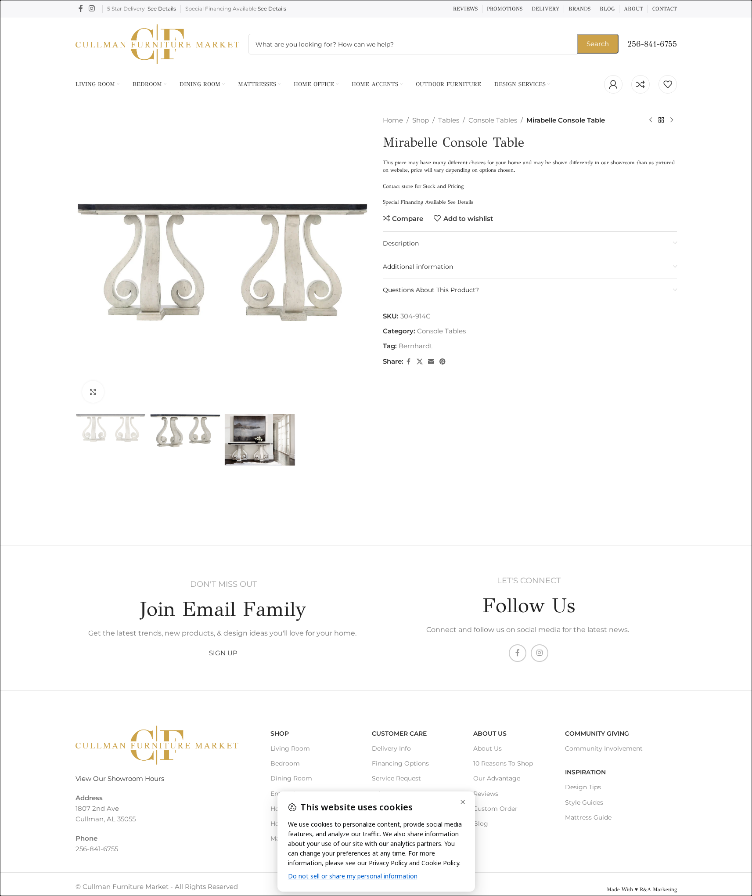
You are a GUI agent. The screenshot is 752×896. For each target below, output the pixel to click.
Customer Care (399, 733)
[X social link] (419, 362)
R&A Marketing (658, 889)
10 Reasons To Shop (503, 763)
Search (597, 44)
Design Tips (583, 787)
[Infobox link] (652, 44)
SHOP (279, 733)
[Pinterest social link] (442, 362)
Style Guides (584, 802)
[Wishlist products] (667, 84)
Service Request (396, 778)
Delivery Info (391, 748)
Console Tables (492, 120)
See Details (162, 8)
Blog (480, 823)
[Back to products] (661, 120)
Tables (448, 120)
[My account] (613, 84)
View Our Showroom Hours (120, 778)
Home (393, 120)
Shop (420, 120)
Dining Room (291, 778)
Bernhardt (415, 346)
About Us (490, 733)
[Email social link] (431, 362)
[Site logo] (158, 43)
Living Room (290, 748)
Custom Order (495, 809)
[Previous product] (650, 120)
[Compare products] (640, 84)
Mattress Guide (588, 817)
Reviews (485, 794)
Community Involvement (604, 748)
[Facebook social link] (81, 8)
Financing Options (400, 763)
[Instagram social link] (92, 8)
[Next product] (671, 120)
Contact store (398, 186)
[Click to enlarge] (93, 392)
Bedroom (285, 763)
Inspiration (585, 772)
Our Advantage (496, 778)
